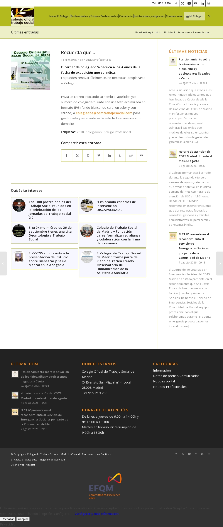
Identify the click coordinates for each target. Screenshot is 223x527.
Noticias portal (164, 381)
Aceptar (23, 519)
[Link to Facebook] (176, 3)
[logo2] (22, 16)
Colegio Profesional (117, 132)
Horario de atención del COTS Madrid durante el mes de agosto (195, 156)
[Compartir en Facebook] (66, 156)
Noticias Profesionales (97, 60)
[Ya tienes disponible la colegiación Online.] (3, 263)
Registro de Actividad (52, 459)
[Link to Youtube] (189, 3)
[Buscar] (209, 16)
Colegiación (94, 132)
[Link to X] (182, 3)
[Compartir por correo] (141, 156)
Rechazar (8, 519)
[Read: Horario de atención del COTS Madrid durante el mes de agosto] (173, 154)
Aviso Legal (32, 459)
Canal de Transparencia (85, 454)
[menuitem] (54, 16)
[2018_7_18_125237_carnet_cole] (30, 70)
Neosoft (30, 464)
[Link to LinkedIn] (202, 3)
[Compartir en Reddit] (130, 156)
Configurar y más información (96, 513)
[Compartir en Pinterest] (98, 156)
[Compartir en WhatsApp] (88, 156)
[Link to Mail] (196, 3)
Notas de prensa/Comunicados (176, 376)
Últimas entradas (25, 32)
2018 (80, 132)
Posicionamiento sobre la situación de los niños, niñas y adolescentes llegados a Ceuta (194, 68)
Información (162, 370)
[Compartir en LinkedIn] (109, 156)
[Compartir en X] (77, 156)
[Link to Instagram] (209, 3)
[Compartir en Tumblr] (120, 156)
